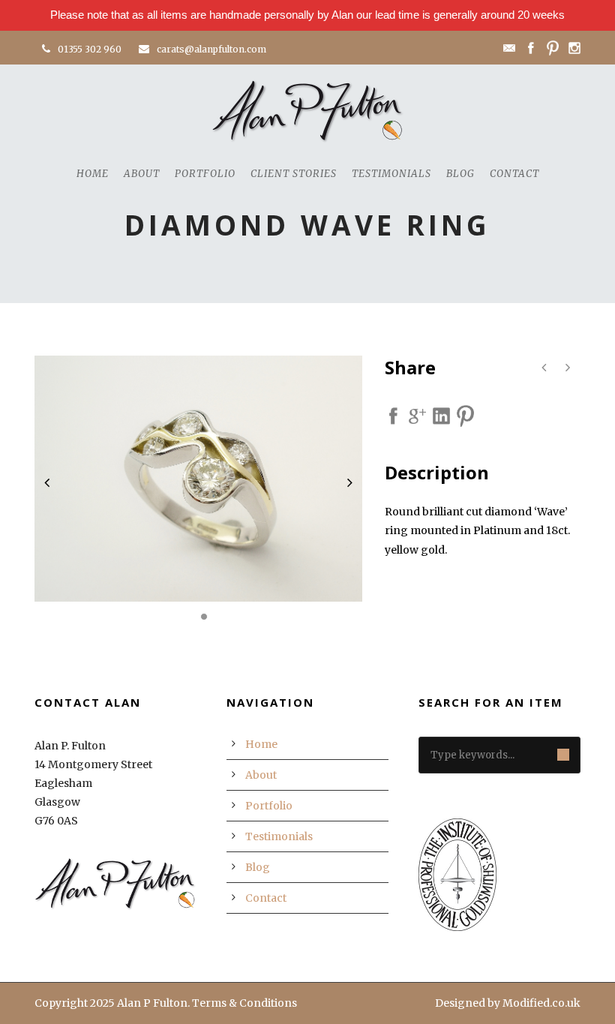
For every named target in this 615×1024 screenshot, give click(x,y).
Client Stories (293, 173)
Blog (460, 173)
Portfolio (205, 173)
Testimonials (391, 173)
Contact (514, 173)
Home (92, 173)
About (142, 173)
